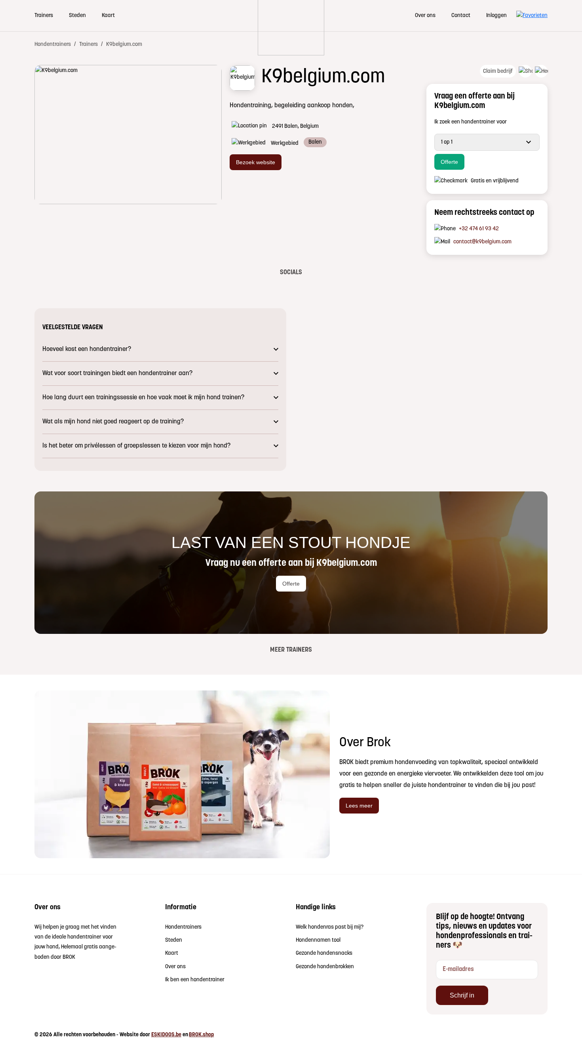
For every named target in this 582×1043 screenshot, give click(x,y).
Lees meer (359, 805)
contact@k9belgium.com (482, 242)
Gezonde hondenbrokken (325, 967)
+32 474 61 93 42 (479, 229)
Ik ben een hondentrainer (194, 980)
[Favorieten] (532, 16)
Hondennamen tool (318, 940)
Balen (315, 142)
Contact (460, 16)
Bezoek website (255, 162)
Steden (77, 16)
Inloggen (496, 16)
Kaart (108, 16)
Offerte (449, 161)
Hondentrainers (183, 927)
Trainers (43, 16)
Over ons (425, 16)
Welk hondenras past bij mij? (329, 927)
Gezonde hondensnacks (324, 953)
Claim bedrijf (498, 71)
